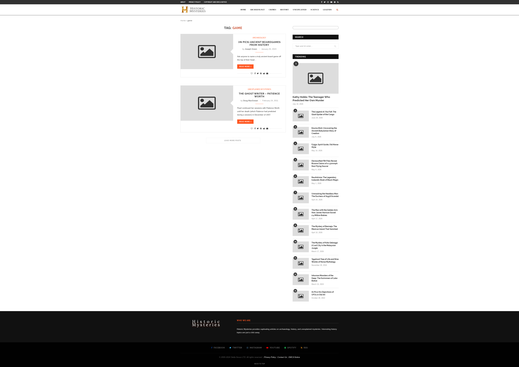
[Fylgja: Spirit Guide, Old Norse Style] (301, 148)
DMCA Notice (294, 357)
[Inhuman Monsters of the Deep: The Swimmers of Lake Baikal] (301, 279)
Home (243, 10)
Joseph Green (251, 49)
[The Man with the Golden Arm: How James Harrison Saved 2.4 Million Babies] (301, 214)
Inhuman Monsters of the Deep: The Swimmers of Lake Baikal (324, 278)
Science (315, 10)
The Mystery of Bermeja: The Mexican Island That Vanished (325, 227)
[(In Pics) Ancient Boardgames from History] (207, 51)
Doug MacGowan (250, 100)
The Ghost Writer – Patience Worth (259, 95)
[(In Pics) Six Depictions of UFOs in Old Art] (301, 296)
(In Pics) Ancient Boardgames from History (259, 43)
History (284, 10)
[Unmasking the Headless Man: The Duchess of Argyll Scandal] (301, 197)
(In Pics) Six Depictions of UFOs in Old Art (323, 293)
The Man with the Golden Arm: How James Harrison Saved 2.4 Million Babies (325, 212)
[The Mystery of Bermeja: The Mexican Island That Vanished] (301, 230)
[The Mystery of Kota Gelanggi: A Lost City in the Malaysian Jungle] (301, 246)
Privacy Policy (195, 2)
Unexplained (300, 10)
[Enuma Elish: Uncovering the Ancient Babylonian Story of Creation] (301, 132)
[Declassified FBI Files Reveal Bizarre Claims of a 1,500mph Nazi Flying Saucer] (301, 165)
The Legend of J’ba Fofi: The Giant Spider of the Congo (324, 113)
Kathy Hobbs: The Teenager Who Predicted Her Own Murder (311, 99)
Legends (327, 10)
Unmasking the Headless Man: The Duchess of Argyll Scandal (325, 195)
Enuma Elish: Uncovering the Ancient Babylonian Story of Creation (324, 130)
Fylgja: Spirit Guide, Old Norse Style (325, 145)
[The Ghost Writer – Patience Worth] (207, 103)
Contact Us (282, 357)
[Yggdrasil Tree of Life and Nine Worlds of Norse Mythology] (301, 263)
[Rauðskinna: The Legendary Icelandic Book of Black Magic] (301, 181)
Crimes (272, 10)
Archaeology (257, 10)
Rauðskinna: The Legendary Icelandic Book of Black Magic (325, 178)
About (182, 2)
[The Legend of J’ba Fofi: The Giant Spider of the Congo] (301, 116)
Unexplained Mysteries (259, 89)
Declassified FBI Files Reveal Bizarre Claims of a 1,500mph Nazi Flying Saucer (324, 163)
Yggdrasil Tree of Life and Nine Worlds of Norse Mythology (325, 260)
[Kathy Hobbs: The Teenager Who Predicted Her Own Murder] (316, 78)
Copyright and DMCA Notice (215, 2)
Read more (244, 66)
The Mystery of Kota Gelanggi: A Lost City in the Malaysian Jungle (325, 245)
